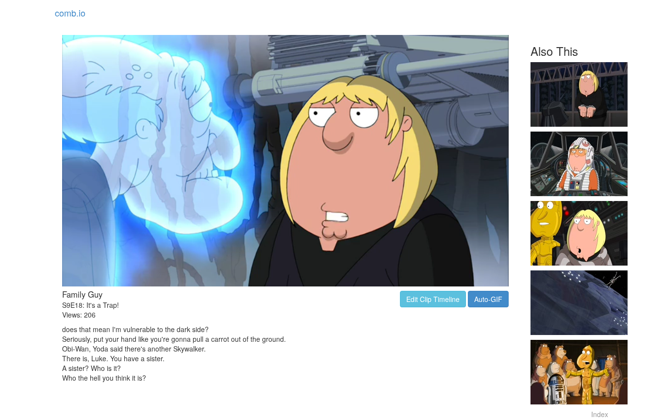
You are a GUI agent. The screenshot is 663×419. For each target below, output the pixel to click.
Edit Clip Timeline (433, 299)
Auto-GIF (488, 299)
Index (599, 414)
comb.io (70, 12)
